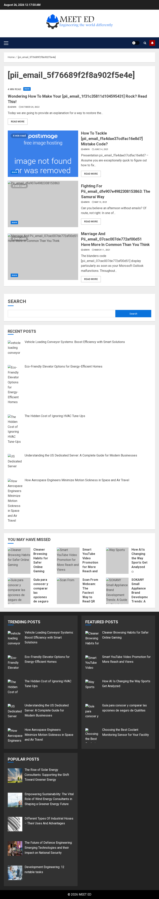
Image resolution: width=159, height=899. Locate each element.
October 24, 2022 (30, 107)
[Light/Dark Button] (136, 43)
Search (17, 301)
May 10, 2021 (100, 202)
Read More (17, 121)
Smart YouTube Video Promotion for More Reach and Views (90, 562)
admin (13, 107)
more (26, 89)
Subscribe (152, 43)
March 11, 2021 (102, 250)
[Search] (145, 43)
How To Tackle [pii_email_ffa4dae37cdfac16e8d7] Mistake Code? (112, 138)
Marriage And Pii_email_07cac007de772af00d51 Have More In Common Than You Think (115, 239)
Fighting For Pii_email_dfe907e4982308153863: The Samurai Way (115, 191)
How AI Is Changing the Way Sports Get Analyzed (139, 558)
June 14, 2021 (101, 149)
